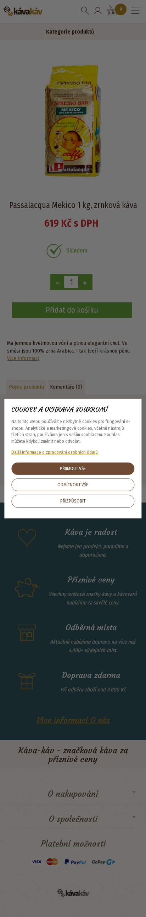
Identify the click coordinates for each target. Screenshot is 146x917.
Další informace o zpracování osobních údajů (54, 451)
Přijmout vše (73, 468)
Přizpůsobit (72, 501)
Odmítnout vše (72, 484)
